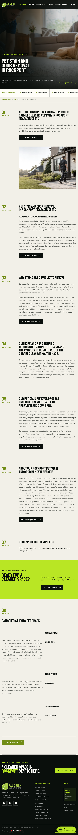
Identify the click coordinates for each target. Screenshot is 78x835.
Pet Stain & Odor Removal (42, 800)
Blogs (50, 4)
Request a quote (68, 811)
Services (39, 4)
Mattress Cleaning (58, 92)
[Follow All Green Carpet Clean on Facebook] (4, 803)
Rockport (16, 99)
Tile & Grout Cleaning (41, 812)
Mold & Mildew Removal (42, 797)
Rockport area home (70, 804)
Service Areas (61, 4)
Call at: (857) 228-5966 (29, 137)
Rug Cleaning (39, 803)
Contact (72, 4)
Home (31, 4)
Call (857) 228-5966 (66, 83)
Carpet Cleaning (41, 92)
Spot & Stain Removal (41, 809)
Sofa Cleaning (39, 806)
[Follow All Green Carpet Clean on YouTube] (16, 803)
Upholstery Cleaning (41, 815)
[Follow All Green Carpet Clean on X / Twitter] (10, 803)
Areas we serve (6, 99)
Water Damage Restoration (43, 818)
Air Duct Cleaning (26, 92)
